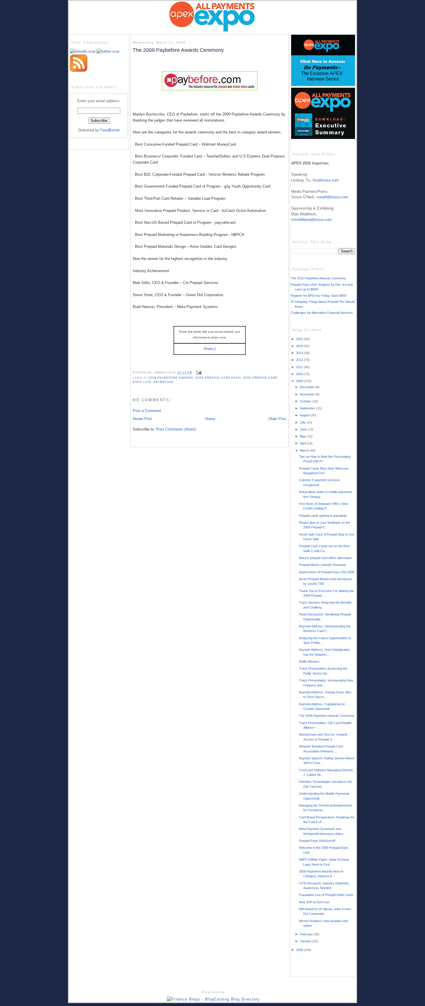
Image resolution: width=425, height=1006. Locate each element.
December (307, 387)
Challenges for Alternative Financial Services (322, 312)
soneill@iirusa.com (332, 197)
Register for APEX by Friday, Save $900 (318, 295)
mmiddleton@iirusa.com (311, 219)
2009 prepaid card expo (218, 377)
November (307, 394)
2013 (300, 353)
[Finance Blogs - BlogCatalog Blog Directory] (213, 999)
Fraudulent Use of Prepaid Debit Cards (326, 895)
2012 (300, 360)
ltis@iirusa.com (326, 180)
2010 (300, 374)
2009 (300, 381)
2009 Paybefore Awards (170, 377)
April (303, 443)
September (308, 408)
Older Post (277, 419)
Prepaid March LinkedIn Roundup (322, 565)
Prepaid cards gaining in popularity (323, 515)
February (307, 934)
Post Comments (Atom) (176, 429)
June (304, 429)
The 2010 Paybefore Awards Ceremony (318, 278)
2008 (300, 950)
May (303, 436)
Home (210, 419)
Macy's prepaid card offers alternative (325, 558)
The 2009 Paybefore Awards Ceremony (178, 50)
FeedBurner (110, 130)
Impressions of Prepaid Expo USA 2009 (326, 572)
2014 (300, 346)
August (305, 415)
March (305, 450)
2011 (300, 367)
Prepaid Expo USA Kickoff (317, 840)
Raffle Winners (309, 661)
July (303, 422)
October (306, 401)
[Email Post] (197, 372)
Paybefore (164, 382)
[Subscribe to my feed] (78, 70)
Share (208, 349)
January (306, 941)
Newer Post (142, 419)
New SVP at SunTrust (314, 902)
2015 (300, 339)
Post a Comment (147, 410)
